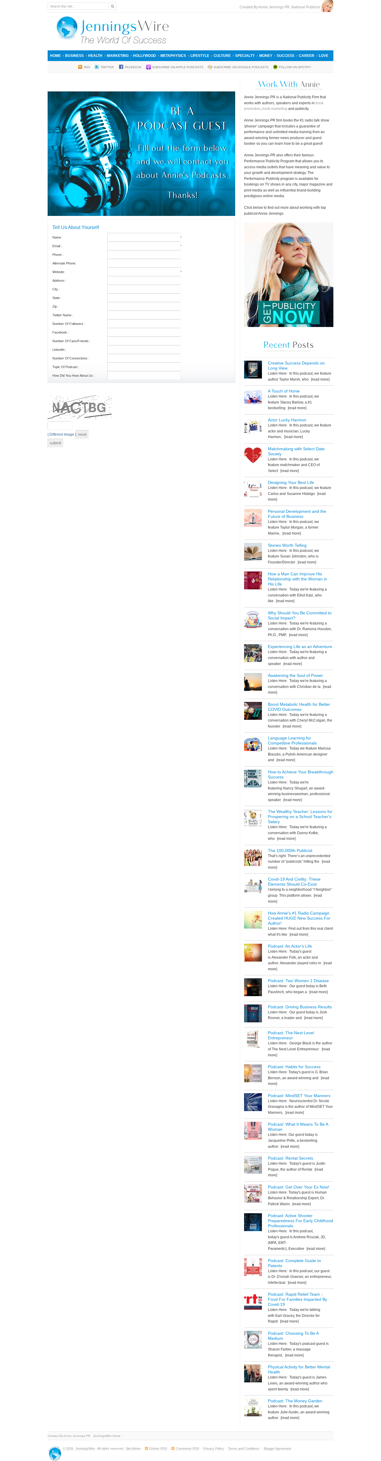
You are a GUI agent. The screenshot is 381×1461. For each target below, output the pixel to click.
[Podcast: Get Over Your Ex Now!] (253, 1195)
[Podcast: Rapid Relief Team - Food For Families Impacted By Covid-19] (253, 1302)
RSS (87, 67)
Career (306, 55)
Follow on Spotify (295, 67)
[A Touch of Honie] (253, 399)
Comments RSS (187, 1448)
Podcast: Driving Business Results (300, 1006)
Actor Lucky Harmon (287, 420)
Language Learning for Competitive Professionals (292, 740)
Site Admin (133, 1448)
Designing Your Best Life (291, 482)
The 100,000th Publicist (290, 850)
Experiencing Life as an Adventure (300, 646)
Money (265, 55)
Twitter (108, 67)
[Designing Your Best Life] (253, 490)
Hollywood (144, 55)
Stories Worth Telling (287, 545)
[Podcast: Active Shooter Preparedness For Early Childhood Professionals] (253, 1223)
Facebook (133, 67)
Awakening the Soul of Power (295, 675)
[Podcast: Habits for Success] (253, 1074)
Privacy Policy (213, 1448)
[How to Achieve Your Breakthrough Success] (253, 779)
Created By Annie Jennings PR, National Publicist (280, 7)
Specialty (245, 55)
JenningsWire (85, 1448)
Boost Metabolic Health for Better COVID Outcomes (299, 707)
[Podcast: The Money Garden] (253, 1408)
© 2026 (68, 1448)
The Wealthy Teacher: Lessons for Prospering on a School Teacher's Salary (300, 816)
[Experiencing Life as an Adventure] (253, 654)
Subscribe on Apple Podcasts (177, 67)
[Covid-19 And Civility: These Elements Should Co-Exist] (253, 887)
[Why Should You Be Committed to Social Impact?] (253, 620)
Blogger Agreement (277, 1448)
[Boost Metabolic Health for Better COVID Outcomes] (253, 712)
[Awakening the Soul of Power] (253, 683)
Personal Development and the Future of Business (297, 514)
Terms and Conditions (244, 1448)
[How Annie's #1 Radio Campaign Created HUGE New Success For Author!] (253, 921)
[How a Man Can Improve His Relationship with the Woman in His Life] (253, 581)
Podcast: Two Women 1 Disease (298, 980)
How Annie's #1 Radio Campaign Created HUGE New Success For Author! (299, 918)
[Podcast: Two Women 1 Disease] (253, 988)
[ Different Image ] (62, 434)
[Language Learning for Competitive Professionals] (253, 746)
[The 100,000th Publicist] (253, 858)
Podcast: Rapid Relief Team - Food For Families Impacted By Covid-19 (297, 1299)
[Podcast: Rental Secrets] (253, 1166)
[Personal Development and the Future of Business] (253, 519)
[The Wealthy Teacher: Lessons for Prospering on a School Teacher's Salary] (253, 819)
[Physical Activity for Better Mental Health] (253, 1374)
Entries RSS (158, 1448)
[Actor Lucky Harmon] (253, 427)
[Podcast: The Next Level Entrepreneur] (253, 1040)
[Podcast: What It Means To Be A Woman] (253, 1132)
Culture (222, 55)
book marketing (274, 109)
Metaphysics (173, 55)
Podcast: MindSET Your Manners (299, 1095)
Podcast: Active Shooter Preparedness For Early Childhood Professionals (300, 1220)
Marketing (118, 55)
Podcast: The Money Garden (295, 1400)
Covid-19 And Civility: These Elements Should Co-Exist (294, 882)
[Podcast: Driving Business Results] (253, 1014)
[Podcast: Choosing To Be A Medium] (253, 1341)
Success (285, 55)
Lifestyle (199, 55)
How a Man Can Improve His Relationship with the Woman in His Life (297, 578)
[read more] (320, 379)
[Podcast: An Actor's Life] (253, 954)
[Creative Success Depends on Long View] (253, 371)
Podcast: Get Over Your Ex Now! (298, 1187)
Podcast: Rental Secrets (290, 1158)
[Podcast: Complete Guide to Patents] (253, 1268)
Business (74, 55)
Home (55, 55)
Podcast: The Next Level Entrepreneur (291, 1035)
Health (95, 55)
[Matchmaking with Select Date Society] (253, 456)
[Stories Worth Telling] (253, 553)
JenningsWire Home (107, 1435)
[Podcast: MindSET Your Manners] (253, 1103)
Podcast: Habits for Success (294, 1066)
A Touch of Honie (284, 391)
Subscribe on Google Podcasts (241, 67)
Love (323, 55)
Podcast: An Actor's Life (290, 946)
